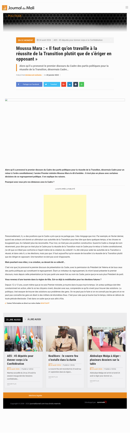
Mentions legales (35, 395)
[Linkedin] (69, 84)
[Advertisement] (65, 212)
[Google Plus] (63, 84)
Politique (15, 15)
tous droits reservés (53, 404)
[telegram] (75, 84)
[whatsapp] (81, 84)
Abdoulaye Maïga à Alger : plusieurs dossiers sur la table (105, 359)
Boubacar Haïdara (33, 75)
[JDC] (18, 8)
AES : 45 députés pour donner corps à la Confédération (78, 40)
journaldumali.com (37, 404)
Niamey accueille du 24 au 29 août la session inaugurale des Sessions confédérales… (21, 376)
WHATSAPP (45, 303)
